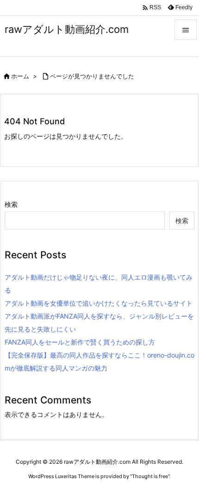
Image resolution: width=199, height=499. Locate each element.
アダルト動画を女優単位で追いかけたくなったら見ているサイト (99, 303)
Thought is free (150, 476)
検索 (11, 204)
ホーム (20, 76)
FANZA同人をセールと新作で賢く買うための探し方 (80, 342)
